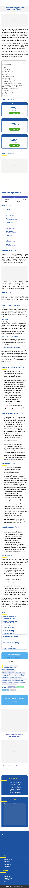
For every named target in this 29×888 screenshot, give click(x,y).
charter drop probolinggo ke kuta (10, 667)
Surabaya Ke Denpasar (15, 787)
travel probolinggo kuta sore (7, 682)
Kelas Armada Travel (8, 71)
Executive (7, 67)
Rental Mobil (7, 861)
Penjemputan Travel (7, 90)
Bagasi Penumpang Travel (10, 92)
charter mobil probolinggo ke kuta (8, 669)
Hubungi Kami (7, 876)
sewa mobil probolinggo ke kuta (8, 672)
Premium (7, 69)
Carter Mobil (8, 81)
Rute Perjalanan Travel (8, 76)
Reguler (7, 66)
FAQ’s (5, 95)
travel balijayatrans (5, 675)
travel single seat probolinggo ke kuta (9, 683)
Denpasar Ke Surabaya (15, 782)
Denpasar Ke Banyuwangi (15, 786)
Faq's (5, 881)
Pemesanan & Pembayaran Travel (11, 87)
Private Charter (7, 864)
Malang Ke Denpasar (15, 789)
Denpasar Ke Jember (15, 790)
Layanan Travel (6, 78)
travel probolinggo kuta (6, 680)
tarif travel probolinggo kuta (7, 674)
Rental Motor (7, 863)
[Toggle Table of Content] (22, 62)
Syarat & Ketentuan (8, 879)
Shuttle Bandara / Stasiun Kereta (13, 83)
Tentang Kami (7, 875)
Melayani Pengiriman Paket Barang (13, 85)
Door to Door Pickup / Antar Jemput (13, 80)
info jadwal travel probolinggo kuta (8, 670)
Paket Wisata (7, 866)
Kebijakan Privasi (8, 878)
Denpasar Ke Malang (15, 784)
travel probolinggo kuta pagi (17, 680)
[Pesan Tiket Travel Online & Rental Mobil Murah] (7, 3)
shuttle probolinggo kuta (20, 672)
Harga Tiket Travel (7, 64)
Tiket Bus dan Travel (8, 859)
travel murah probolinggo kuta (15, 677)
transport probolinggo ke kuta (19, 674)
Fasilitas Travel (6, 74)
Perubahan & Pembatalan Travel (10, 88)
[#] (11, 850)
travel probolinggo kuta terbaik (19, 682)
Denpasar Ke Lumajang (15, 792)
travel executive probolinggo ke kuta (17, 675)
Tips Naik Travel (7, 93)
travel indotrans (5, 677)
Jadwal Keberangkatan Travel (10, 73)
